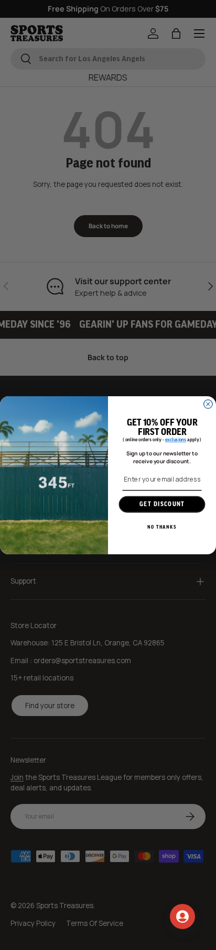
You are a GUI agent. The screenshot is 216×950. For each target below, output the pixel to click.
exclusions (176, 440)
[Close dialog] (208, 403)
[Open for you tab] (182, 916)
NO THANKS (162, 526)
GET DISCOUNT (162, 504)
